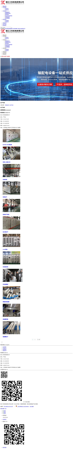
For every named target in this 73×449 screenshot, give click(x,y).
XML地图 (32, 406)
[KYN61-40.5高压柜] (11, 141)
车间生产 (5, 197)
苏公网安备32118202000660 (23, 406)
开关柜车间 (5, 266)
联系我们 (4, 25)
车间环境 (5, 179)
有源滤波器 (7, 16)
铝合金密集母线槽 (8, 28)
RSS (5, 408)
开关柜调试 (5, 284)
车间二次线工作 (6, 162)
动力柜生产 (5, 232)
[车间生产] (11, 194)
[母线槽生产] (11, 333)
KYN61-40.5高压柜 (7, 144)
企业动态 (4, 19)
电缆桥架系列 (7, 13)
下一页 (38, 339)
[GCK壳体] (11, 246)
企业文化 (7, 9)
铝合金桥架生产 (22, 28)
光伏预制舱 (7, 18)
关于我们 (4, 7)
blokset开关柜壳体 (8, 15)
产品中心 (4, 39)
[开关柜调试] (12, 281)
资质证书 (4, 22)
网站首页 (4, 6)
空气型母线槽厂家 (15, 28)
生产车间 (4, 24)
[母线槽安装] (11, 316)
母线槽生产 (5, 336)
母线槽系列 (7, 12)
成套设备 (7, 14)
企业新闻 (7, 20)
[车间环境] (11, 176)
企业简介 (7, 8)
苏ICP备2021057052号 (8, 406)
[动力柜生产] (11, 229)
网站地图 (2, 408)
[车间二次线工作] (11, 159)
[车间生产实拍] (11, 211)
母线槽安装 (5, 319)
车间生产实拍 (6, 214)
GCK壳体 (5, 249)
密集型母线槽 (6, 301)
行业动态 (7, 21)
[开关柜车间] (11, 264)
